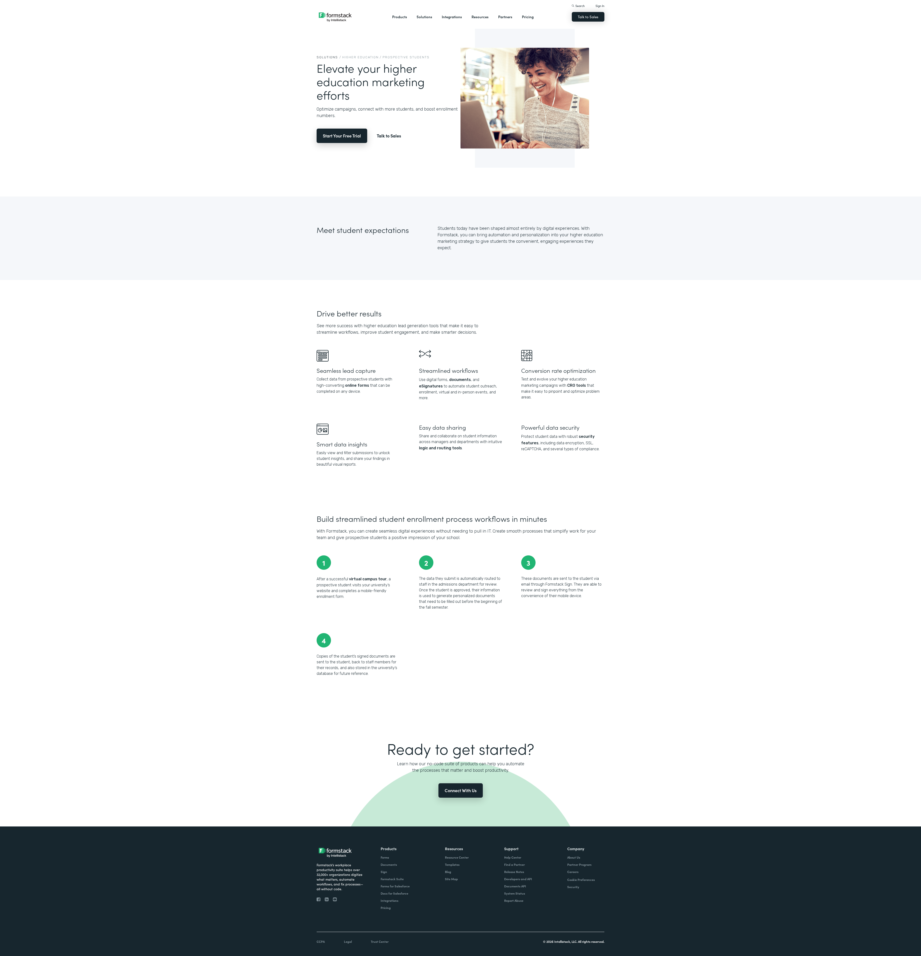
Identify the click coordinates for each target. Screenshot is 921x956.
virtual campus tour (368, 579)
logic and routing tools (440, 448)
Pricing (528, 16)
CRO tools (576, 385)
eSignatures (431, 386)
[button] (399, 17)
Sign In (600, 6)
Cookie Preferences (581, 879)
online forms (357, 385)
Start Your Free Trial (342, 136)
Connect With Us (461, 790)
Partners (505, 16)
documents (460, 379)
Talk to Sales (588, 16)
